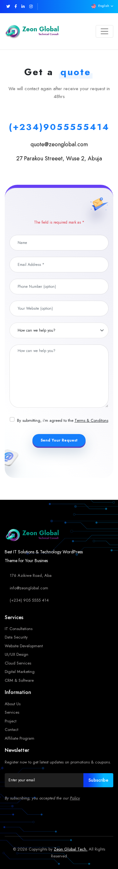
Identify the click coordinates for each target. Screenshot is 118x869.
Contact (11, 729)
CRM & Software (19, 680)
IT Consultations (18, 629)
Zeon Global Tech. (70, 849)
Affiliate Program (19, 738)
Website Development (24, 646)
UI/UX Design (16, 654)
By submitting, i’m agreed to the (62, 420)
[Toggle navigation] (104, 31)
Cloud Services (18, 663)
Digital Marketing (20, 672)
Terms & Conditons (91, 420)
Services (12, 712)
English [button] (103, 5)
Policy (75, 798)
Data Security (16, 637)
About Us (12, 704)
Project (10, 721)
